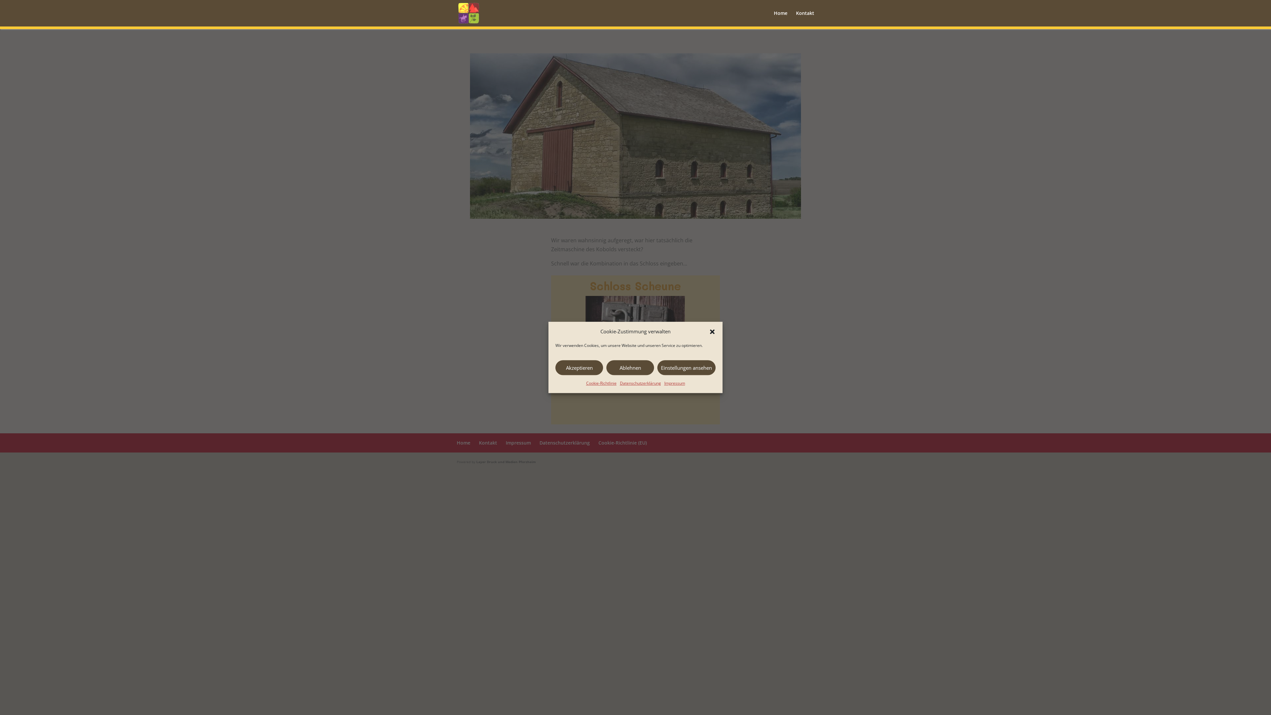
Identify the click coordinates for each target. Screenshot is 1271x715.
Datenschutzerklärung (640, 383)
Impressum (674, 383)
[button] (712, 331)
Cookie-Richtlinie (601, 383)
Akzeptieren (579, 367)
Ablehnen (630, 367)
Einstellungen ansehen (686, 367)
